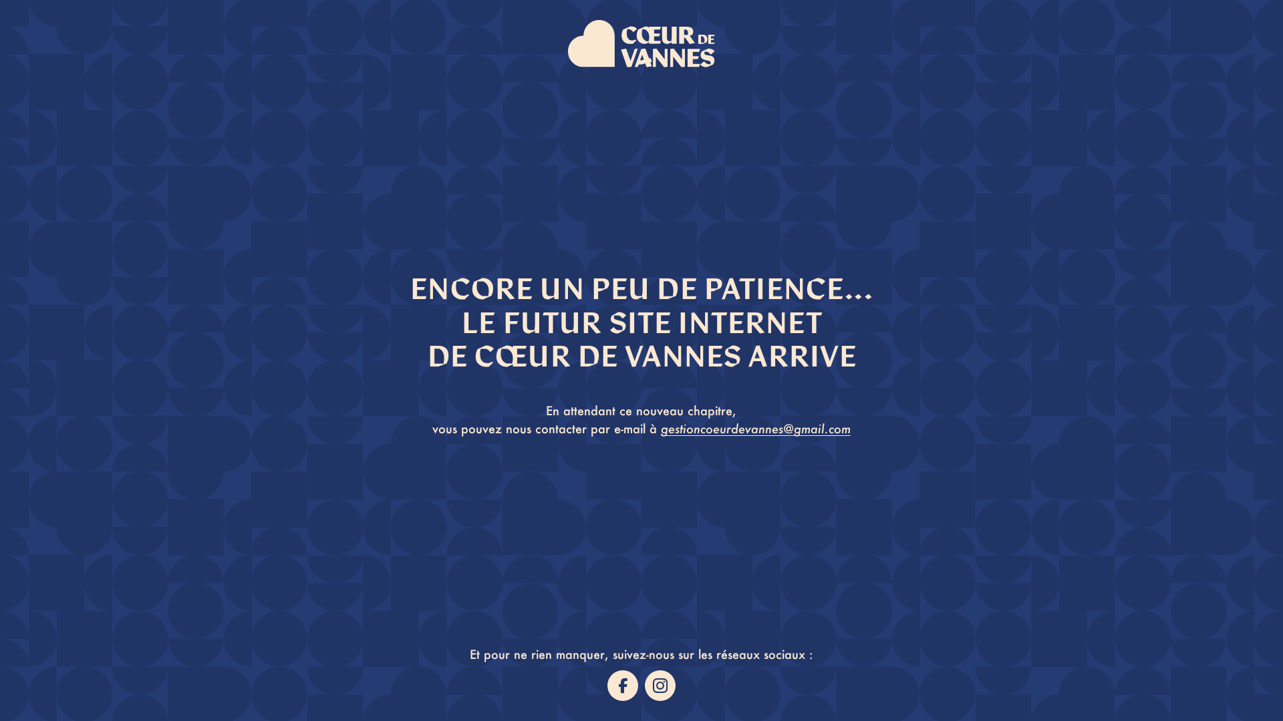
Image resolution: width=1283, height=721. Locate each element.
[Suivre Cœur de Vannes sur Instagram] (660, 685)
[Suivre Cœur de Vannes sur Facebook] (622, 685)
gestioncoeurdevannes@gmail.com (756, 429)
